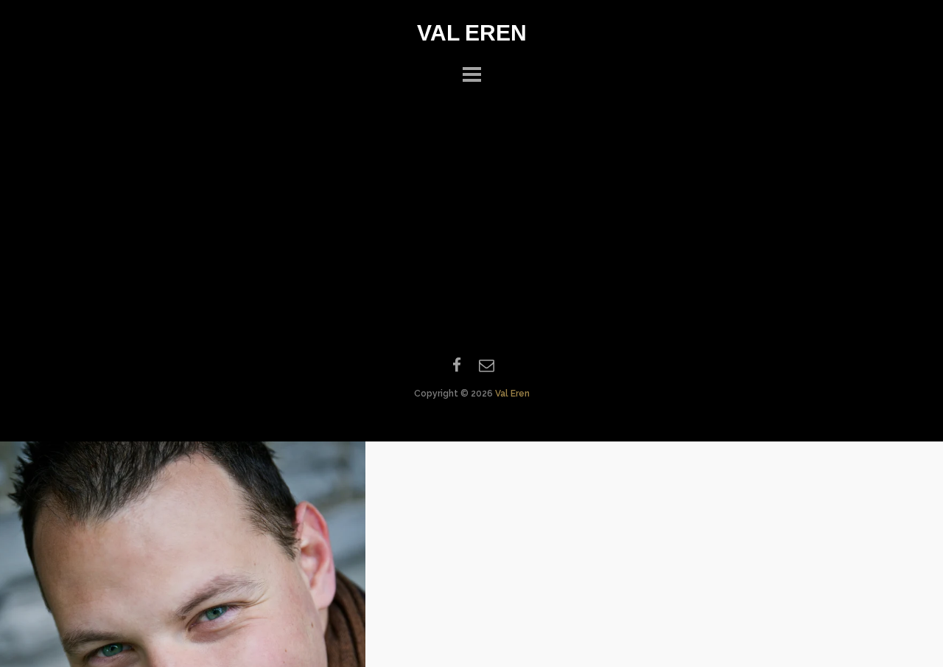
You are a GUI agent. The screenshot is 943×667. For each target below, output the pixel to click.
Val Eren (472, 33)
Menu (471, 72)
